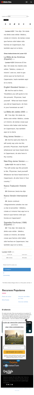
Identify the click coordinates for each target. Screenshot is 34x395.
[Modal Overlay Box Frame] (14, 339)
